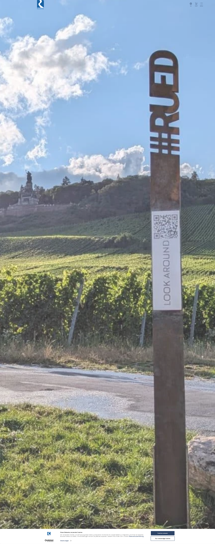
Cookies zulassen (162, 533)
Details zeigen (64, 541)
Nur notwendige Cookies (162, 538)
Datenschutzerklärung (136, 536)
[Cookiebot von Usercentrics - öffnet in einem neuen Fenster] (49, 540)
